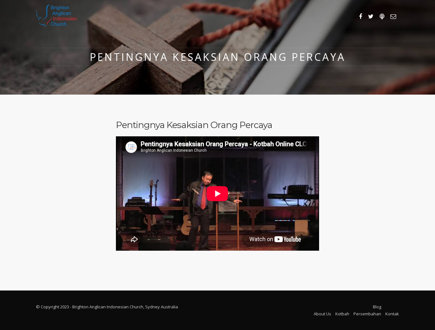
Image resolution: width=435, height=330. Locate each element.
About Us (322, 314)
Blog (203, 16)
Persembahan (235, 16)
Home (153, 16)
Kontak (271, 16)
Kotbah (178, 16)
